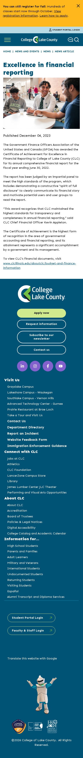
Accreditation (17, 510)
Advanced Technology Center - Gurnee (35, 404)
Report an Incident (23, 433)
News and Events (27, 51)
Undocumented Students (25, 574)
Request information (41, 324)
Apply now (41, 313)
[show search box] (77, 39)
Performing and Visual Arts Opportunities (37, 492)
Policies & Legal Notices (24, 522)
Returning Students (21, 580)
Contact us (42, 350)
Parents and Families (22, 551)
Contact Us (16, 421)
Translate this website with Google (32, 658)
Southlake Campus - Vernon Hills (30, 398)
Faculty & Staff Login (28, 630)
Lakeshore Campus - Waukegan (30, 392)
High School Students (22, 546)
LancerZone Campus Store (26, 475)
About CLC (15, 505)
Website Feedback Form (27, 440)
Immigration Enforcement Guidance (37, 446)
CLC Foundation (19, 470)
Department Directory (25, 427)
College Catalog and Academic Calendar (36, 533)
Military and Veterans (22, 563)
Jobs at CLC (15, 458)
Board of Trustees (20, 516)
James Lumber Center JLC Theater (31, 487)
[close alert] (78, 6)
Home (7, 51)
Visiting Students (19, 585)
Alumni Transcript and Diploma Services (35, 597)
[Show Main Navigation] (7, 39)
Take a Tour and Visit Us (25, 415)
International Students (23, 568)
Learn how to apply (54, 15)
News (47, 51)
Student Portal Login (66, 30)
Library (12, 481)
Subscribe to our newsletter (41, 336)
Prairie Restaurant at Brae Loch (30, 409)
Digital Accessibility (21, 528)
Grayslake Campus (20, 386)
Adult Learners (17, 557)
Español (13, 591)
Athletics (13, 464)
